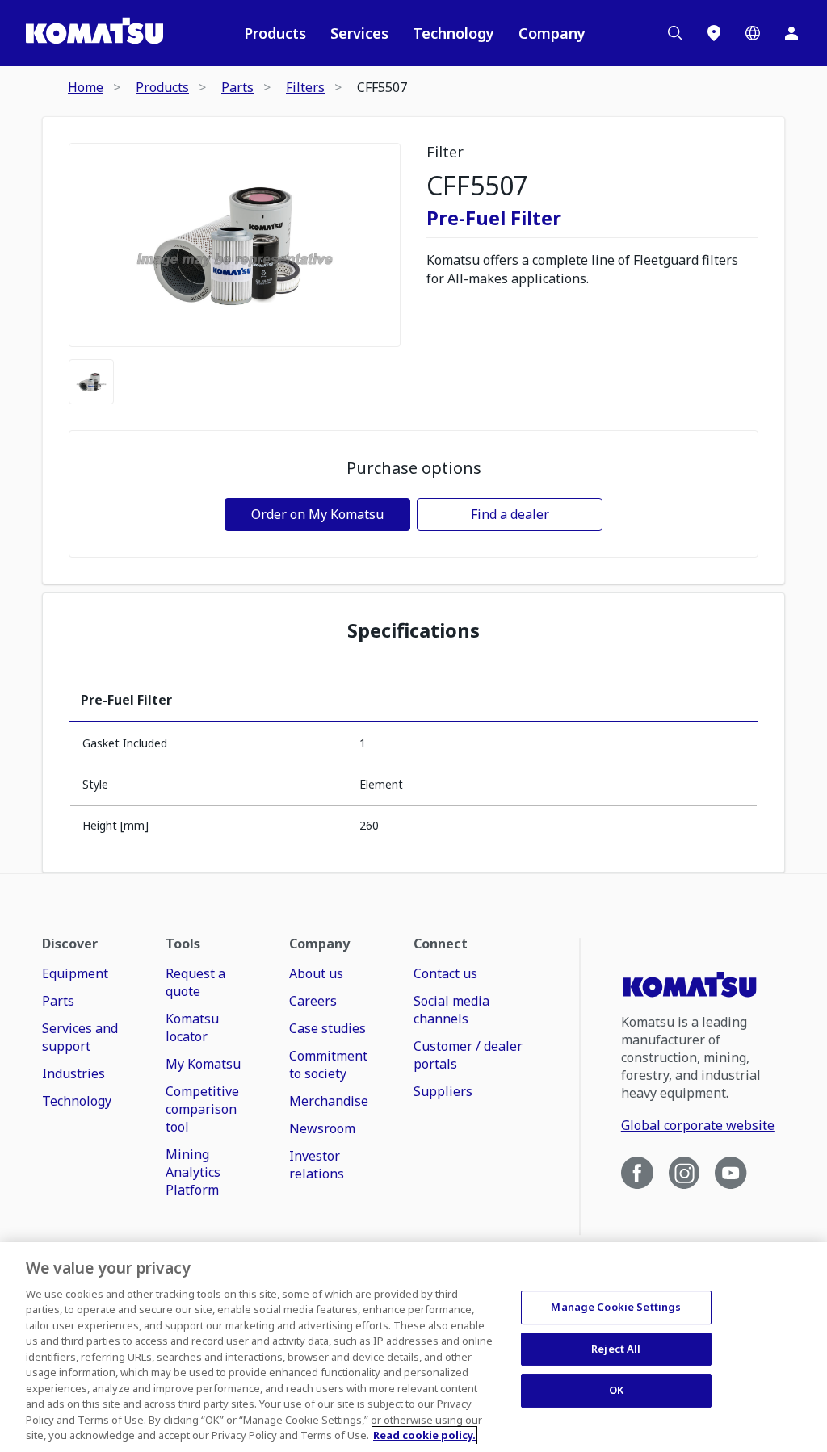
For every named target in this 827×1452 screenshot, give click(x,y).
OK (616, 1390)
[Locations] (714, 33)
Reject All (615, 1348)
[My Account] (791, 33)
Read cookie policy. (424, 1435)
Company (552, 33)
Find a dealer (510, 514)
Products (275, 33)
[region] (413, 1347)
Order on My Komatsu (317, 514)
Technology (453, 33)
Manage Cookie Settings (616, 1306)
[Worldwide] (752, 33)
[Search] (675, 33)
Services (359, 33)
